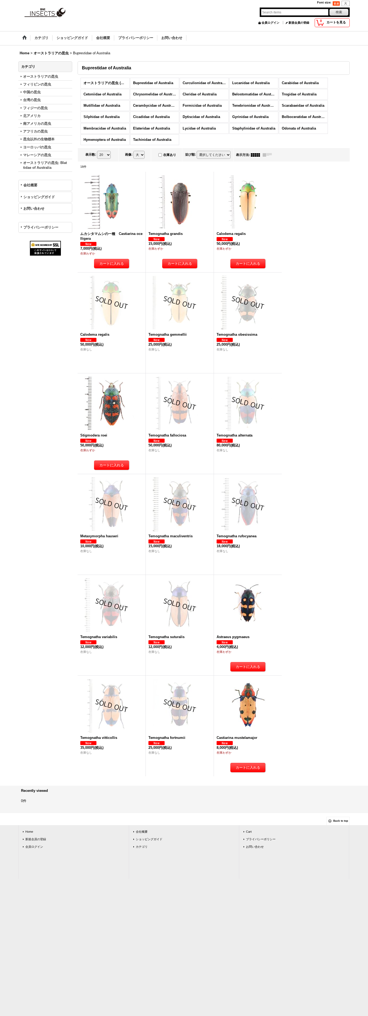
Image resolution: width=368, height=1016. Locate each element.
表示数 (90, 154)
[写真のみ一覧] (257, 155)
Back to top (340, 820)
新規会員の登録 (299, 22)
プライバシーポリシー (40, 227)
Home (29, 831)
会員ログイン (270, 22)
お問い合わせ (33, 208)
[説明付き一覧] (269, 155)
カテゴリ (142, 846)
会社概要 (30, 185)
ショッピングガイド (39, 197)
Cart (249, 831)
